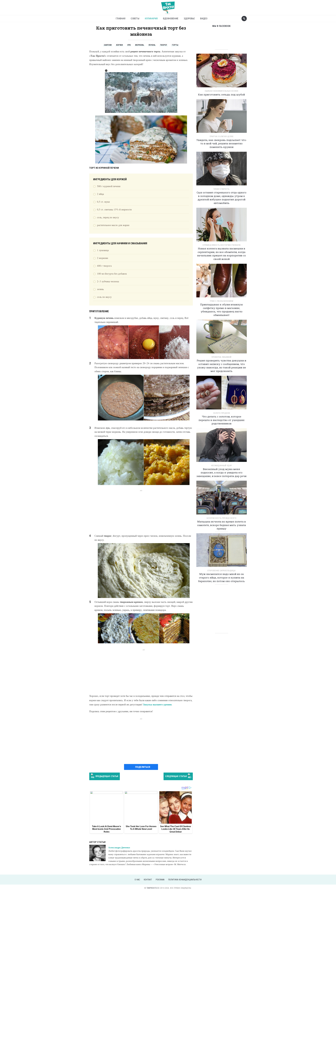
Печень (152, 45)
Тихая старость (221, 189)
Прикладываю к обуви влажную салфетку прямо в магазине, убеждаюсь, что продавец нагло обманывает (221, 310)
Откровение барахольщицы (221, 570)
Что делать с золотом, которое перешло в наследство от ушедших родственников (222, 420)
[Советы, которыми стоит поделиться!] (168, 6)
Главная (120, 18)
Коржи (119, 45)
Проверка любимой (221, 357)
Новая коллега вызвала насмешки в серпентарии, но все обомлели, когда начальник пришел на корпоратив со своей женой (221, 254)
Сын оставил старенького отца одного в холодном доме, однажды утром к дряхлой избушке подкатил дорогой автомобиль (221, 198)
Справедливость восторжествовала (222, 245)
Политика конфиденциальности (184, 879)
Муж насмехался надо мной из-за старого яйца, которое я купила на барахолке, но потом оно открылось (221, 577)
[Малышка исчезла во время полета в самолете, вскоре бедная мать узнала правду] (221, 498)
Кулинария (151, 18)
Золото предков (221, 413)
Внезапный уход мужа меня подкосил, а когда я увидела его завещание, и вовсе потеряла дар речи (221, 472)
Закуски (108, 45)
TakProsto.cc (153, 888)
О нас (137, 879)
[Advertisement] (141, 510)
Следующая (176, 776)
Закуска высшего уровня (157, 704)
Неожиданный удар (221, 465)
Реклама (160, 879)
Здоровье (189, 18)
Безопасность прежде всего (221, 518)
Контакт (148, 879)
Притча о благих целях (221, 136)
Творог (163, 45)
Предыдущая (106, 776)
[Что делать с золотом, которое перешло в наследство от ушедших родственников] (221, 393)
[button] (106, 70)
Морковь (139, 45)
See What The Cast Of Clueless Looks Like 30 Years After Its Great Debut (175, 829)
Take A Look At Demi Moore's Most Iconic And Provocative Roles (106, 829)
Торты (175, 45)
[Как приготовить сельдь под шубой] (221, 71)
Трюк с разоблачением (221, 301)
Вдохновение (170, 18)
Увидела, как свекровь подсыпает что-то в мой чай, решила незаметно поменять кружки (221, 143)
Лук (129, 45)
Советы (135, 18)
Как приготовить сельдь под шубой (221, 94)
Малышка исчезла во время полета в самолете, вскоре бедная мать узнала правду (221, 525)
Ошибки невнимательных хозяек (221, 91)
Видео (203, 18)
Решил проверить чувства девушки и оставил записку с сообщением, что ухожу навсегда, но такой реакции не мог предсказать (221, 366)
